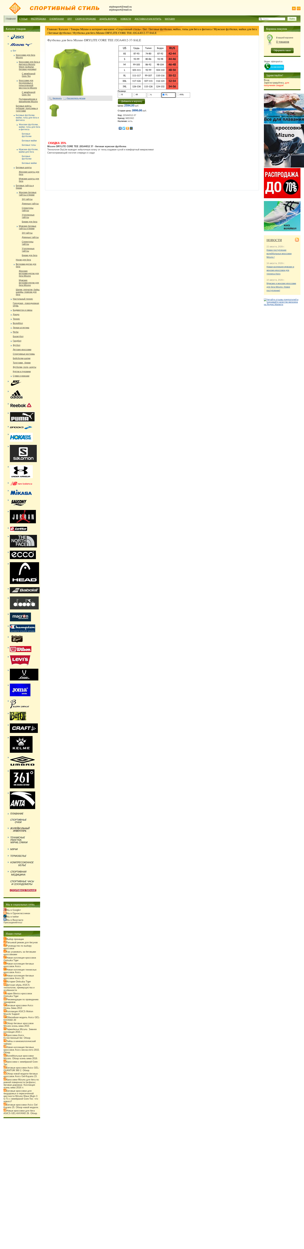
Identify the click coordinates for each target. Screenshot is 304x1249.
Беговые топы (29, 145)
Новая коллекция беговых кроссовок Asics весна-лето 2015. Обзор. (22, 1050)
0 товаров (282, 41)
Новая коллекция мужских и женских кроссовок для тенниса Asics (280, 270)
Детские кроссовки (22, 349)
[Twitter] (124, 128)
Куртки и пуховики (22, 371)
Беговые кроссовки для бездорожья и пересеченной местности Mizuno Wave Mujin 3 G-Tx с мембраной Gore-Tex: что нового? (21, 1096)
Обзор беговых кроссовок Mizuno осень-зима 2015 (19, 1024)
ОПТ (69, 19)
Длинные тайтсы (30, 203)
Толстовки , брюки (22, 363)
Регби (15, 332)
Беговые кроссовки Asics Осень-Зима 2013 (18, 1006)
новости (274, 240)
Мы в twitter (12, 916)
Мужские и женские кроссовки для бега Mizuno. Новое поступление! (281, 287)
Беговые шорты (24, 167)
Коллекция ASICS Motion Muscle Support (18, 1012)
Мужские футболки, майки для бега (235, 29)
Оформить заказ (282, 50)
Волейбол (18, 323)
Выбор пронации (15, 939)
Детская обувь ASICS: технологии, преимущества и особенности (19, 987)
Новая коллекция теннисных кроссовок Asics (20, 971)
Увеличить (57, 98)
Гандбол (17, 341)
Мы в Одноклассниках (18, 913)
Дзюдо (16, 314)
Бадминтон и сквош (22, 310)
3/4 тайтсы (27, 199)
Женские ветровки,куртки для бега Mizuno (29, 273)
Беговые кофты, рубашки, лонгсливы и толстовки (27, 108)
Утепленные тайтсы (28, 216)
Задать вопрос (108, 19)
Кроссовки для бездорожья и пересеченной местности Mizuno (28, 84)
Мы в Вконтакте (14, 920)
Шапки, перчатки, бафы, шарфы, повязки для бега (28, 292)
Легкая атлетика (21, 327)
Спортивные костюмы (24, 354)
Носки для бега (23, 260)
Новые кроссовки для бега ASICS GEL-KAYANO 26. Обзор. (21, 1112)
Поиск (265, 19)
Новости (126, 19)
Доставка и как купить (148, 19)
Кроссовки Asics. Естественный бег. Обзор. (17, 1036)
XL (166, 94)
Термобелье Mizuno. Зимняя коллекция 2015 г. (20, 1030)
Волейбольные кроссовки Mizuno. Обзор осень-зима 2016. (21, 1057)
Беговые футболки (60, 33)
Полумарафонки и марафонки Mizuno (28, 100)
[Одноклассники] (127, 128)
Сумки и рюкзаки (21, 376)
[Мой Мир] (131, 128)
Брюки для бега (29, 222)
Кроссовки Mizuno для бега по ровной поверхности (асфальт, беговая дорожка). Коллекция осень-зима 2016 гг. (21, 1083)
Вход (266, 80)
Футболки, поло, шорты (24, 367)
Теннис (16, 319)
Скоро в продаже (85, 19)
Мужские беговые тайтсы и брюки (27, 227)
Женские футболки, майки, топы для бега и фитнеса (29, 127)
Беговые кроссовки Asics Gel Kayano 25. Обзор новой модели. (21, 1106)
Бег (145, 29)
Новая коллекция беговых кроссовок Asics (19, 965)
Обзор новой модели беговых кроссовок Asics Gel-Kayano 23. (21, 1075)
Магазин (170, 19)
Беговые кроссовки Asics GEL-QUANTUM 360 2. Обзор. (21, 1069)
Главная (11, 19)
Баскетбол (18, 336)
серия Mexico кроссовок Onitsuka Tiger (18, 994)
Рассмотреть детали (76, 98)
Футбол (16, 345)
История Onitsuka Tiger (18, 981)
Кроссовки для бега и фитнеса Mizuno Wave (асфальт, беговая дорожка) (29, 66)
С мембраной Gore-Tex (28, 74)
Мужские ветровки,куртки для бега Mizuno (29, 282)
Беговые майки (29, 140)
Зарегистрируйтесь (276, 84)
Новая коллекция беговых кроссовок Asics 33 (19, 977)
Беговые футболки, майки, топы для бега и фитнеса (180, 29)
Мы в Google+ (13, 910)
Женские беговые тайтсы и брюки (27, 193)
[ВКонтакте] (120, 128)
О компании (56, 19)
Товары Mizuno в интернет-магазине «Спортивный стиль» (106, 29)
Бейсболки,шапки (21, 358)
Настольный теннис (23, 299)
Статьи (23, 19)
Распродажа (38, 19)
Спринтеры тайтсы (27, 209)
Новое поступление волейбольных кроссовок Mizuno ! (279, 253)
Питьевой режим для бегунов (22, 942)
